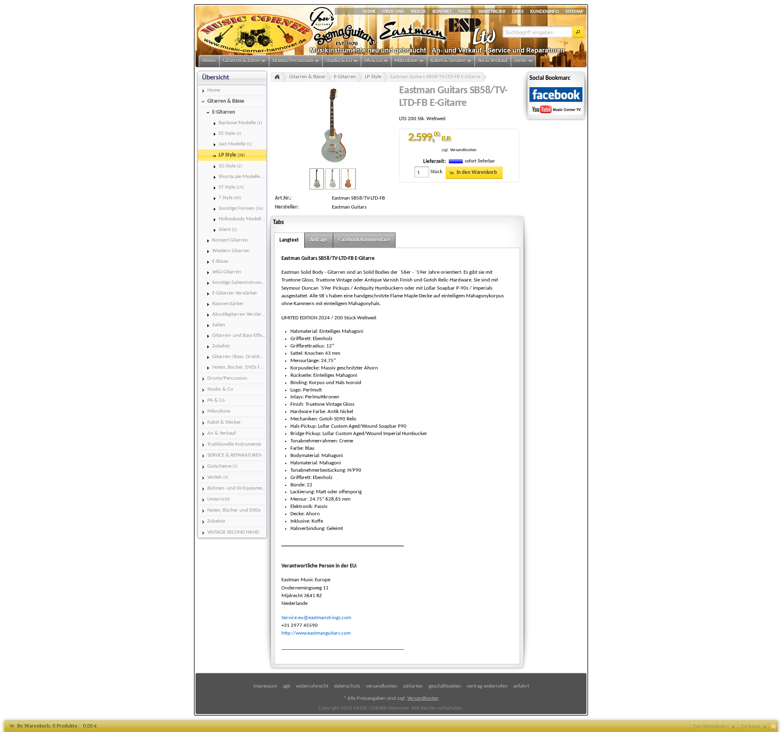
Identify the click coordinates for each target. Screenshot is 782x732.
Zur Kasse (750, 726)
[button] (578, 31)
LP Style (373, 76)
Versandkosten (463, 150)
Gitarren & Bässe (307, 76)
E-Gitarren (345, 76)
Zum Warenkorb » (711, 726)
